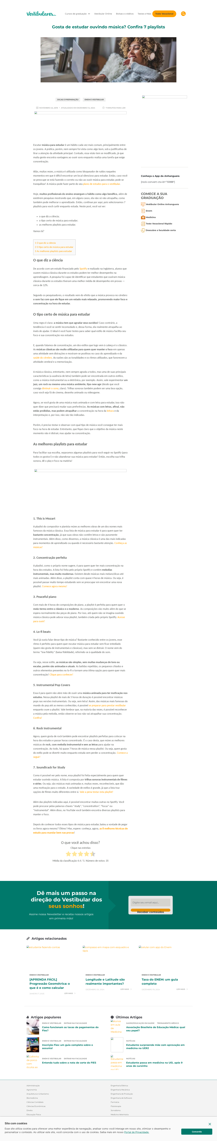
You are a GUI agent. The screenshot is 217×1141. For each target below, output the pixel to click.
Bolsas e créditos (125, 13)
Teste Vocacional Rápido (159, 223)
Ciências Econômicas (36, 1106)
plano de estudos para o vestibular (101, 184)
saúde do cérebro (42, 357)
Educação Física (34, 1114)
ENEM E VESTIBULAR (94, 99)
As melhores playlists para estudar (53, 251)
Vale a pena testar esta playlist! (96, 792)
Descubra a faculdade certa (161, 230)
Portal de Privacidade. (136, 1132)
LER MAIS (68, 993)
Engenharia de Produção (122, 1094)
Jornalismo (116, 1110)
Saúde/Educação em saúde (140, 1023)
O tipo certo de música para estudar (54, 247)
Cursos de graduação (76, 13)
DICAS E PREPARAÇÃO (67, 99)
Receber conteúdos (150, 911)
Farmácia (115, 1102)
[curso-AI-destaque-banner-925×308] (80, 126)
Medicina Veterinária (120, 1114)
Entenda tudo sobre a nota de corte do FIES (69, 1062)
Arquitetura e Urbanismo (38, 1094)
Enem (149, 210)
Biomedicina (32, 1098)
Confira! (37, 718)
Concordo (197, 1131)
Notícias (130, 1041)
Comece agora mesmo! (54, 586)
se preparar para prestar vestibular (107, 705)
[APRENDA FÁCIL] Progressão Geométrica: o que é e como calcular (50, 984)
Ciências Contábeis (35, 1102)
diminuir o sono (50, 388)
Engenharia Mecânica (120, 1090)
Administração (33, 1085)
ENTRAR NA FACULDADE (75, 1023)
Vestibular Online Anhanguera (162, 204)
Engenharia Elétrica (119, 1085)
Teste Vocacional (164, 13)
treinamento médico (168, 1023)
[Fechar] (210, 1124)
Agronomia (32, 1090)
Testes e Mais (144, 13)
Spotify (83, 268)
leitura (110, 411)
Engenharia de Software (121, 1098)
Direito (30, 1110)
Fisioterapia (116, 1106)
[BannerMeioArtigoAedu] (80, 492)
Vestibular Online (103, 13)
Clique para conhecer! (61, 674)
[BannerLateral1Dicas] (164, 129)
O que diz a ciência (45, 243)
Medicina (151, 217)
